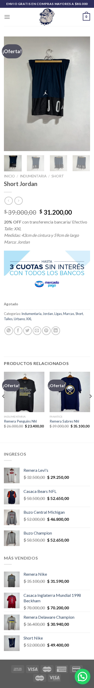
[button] (82, 676)
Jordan (48, 314)
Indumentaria (33, 176)
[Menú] (7, 16)
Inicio (9, 176)
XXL (29, 319)
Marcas (68, 314)
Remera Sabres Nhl (64, 421)
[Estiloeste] (47, 17)
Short (57, 176)
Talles (8, 319)
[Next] (81, 93)
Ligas (58, 314)
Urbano (19, 319)
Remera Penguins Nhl (20, 421)
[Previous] (12, 93)
